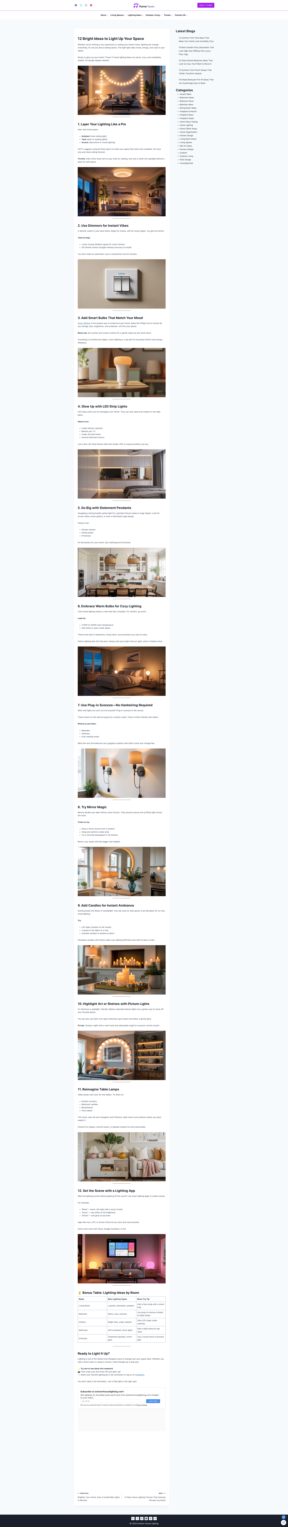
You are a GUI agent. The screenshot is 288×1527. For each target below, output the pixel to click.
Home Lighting (186, 125)
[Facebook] (76, 5)
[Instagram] (86, 5)
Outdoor (183, 153)
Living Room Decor (188, 139)
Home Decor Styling (189, 122)
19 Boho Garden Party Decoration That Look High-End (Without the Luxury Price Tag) (196, 50)
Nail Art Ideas (186, 146)
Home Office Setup (188, 129)
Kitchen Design (186, 135)
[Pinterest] (91, 5)
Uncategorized (186, 163)
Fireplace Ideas (186, 115)
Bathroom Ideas (187, 97)
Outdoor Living (186, 156)
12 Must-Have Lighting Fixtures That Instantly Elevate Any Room (144, 1496)
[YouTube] (155, 1518)
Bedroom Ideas (186, 104)
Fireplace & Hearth (188, 111)
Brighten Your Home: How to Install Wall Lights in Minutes (99, 1496)
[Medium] (146, 1518)
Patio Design (185, 160)
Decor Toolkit (205, 5)
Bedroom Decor (187, 101)
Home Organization (188, 132)
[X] (81, 5)
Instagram (139, 1375)
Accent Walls (185, 94)
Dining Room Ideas (188, 108)
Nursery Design (187, 149)
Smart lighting (84, 323)
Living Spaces (186, 142)
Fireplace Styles (187, 118)
